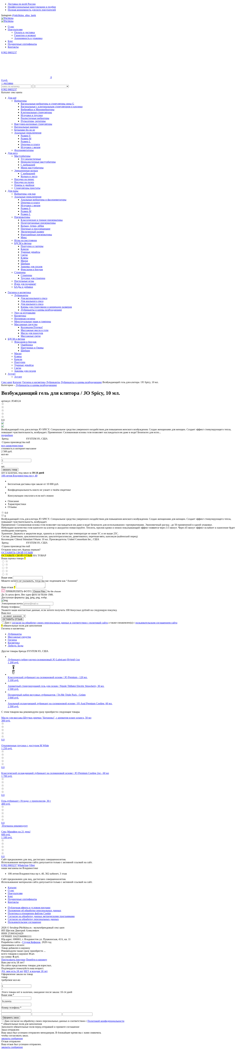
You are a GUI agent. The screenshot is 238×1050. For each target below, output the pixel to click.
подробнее (7, 435)
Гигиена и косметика (19, 292)
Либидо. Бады (15, 645)
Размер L (26, 141)
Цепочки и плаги (30, 144)
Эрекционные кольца (26, 170)
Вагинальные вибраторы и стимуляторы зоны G (47, 103)
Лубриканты (21, 295)
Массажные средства (25, 324)
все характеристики (12, 445)
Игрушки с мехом (30, 147)
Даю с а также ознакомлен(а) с (91, 622)
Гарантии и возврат (25, 35)
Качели (25, 249)
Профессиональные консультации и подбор (32, 6)
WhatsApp (22, 865)
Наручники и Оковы (32, 347)
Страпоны (20, 272)
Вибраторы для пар (25, 193)
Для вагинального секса (34, 298)
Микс (24, 237)
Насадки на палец (24, 182)
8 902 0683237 (9, 52)
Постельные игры (24, 281)
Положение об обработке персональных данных (34, 910)
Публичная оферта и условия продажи (29, 907)
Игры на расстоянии (25, 240)
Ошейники (27, 344)
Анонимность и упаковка (28, 38)
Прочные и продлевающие (35, 228)
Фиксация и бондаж (32, 269)
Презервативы (22, 217)
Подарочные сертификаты (22, 44)
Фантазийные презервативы (36, 234)
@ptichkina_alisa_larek (24, 15)
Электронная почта (12, 603)
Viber (32, 865)
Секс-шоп (6, 382)
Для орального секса (32, 304)
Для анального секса (32, 301)
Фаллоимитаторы (24, 150)
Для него (13, 153)
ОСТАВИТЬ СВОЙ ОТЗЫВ (17, 552)
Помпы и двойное (24, 185)
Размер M (26, 138)
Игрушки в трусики (32, 115)
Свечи (24, 255)
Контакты (13, 47)
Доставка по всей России (22, 4)
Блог (10, 41)
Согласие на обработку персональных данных (33, 919)
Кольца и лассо (29, 176)
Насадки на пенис (24, 179)
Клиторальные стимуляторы (36, 112)
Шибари (25, 263)
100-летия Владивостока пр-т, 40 (19, 475)
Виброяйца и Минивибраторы (37, 109)
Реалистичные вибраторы (35, 118)
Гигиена (12, 639)
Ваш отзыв (8, 587)
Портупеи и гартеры (32, 246)
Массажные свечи (31, 336)
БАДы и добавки (23, 287)
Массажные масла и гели (34, 330)
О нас (11, 26)
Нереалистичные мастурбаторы (38, 161)
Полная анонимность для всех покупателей (32, 9)
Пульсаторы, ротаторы (33, 121)
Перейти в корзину (36, 959)
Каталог (17, 382)
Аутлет (12, 373)
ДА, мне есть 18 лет (12, 971)
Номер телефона (10, 606)
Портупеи (19, 362)
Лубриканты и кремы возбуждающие (41, 309)
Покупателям (15, 29)
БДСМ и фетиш (22, 243)
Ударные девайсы (30, 252)
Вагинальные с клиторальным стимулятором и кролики (52, 106)
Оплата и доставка (24, 32)
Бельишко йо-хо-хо (24, 129)
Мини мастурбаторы (32, 167)
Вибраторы (20, 100)
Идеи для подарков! (25, 284)
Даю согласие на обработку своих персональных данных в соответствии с (64, 1021)
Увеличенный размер (32, 231)
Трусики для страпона (33, 278)
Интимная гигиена (24, 318)
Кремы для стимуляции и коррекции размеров (46, 307)
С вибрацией (28, 164)
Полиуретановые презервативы (38, 223)
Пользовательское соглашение (24, 922)
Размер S (25, 135)
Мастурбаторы (22, 156)
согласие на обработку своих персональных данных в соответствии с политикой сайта (60, 622)
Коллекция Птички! (32, 327)
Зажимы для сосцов (31, 266)
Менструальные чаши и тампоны (32, 321)
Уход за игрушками (24, 312)
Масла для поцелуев (32, 333)
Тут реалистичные (31, 159)
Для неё (12, 97)
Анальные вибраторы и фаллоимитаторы (43, 199)
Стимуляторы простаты (27, 188)
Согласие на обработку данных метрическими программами (41, 916)
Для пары (13, 191)
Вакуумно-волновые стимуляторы (33, 124)
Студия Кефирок (31, 942)
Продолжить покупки (13, 959)
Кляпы (24, 257)
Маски (24, 260)
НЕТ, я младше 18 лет (36, 971)
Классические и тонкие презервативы (42, 220)
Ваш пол (6, 613)
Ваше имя (7, 577)
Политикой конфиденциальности (105, 1021)
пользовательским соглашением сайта (156, 622)
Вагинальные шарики (26, 127)
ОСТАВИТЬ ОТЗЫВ (12, 619)
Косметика (20, 315)
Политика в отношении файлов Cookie (29, 913)
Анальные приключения (27, 132)
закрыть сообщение (12, 1038)
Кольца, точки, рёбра (32, 225)
